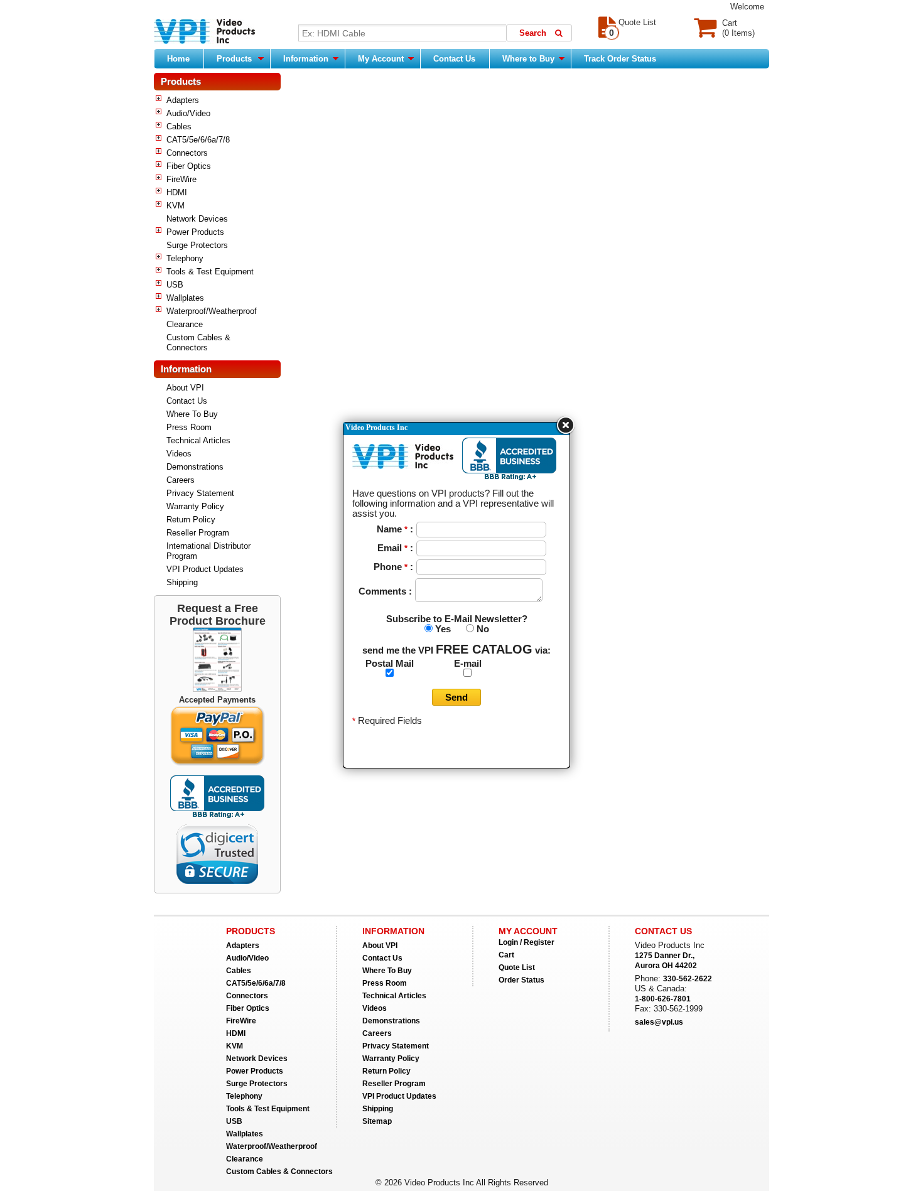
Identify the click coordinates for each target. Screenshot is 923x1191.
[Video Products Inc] (204, 32)
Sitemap (377, 1121)
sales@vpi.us (659, 1022)
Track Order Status (620, 58)
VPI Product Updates (205, 569)
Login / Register (526, 942)
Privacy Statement (200, 493)
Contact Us (454, 58)
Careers (180, 480)
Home (178, 58)
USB (174, 284)
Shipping (182, 582)
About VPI (185, 387)
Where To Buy (192, 414)
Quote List (517, 967)
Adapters (182, 100)
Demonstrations (195, 467)
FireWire (181, 179)
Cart (506, 955)
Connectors (187, 153)
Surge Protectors (197, 245)
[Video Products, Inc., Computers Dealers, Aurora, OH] (217, 796)
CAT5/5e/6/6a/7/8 (198, 139)
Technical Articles (198, 440)
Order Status (521, 980)
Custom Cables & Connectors (198, 342)
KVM (175, 205)
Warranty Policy (195, 506)
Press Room (189, 427)
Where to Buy (529, 58)
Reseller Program (197, 532)
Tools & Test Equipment (210, 271)
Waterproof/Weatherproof (211, 311)
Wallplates (185, 298)
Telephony (184, 258)
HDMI (176, 192)
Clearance (184, 324)
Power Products (195, 232)
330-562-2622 (687, 978)
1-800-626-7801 (663, 998)
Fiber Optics (188, 166)
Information (307, 58)
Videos (179, 453)
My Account (382, 58)
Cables (179, 126)
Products (234, 58)
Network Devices (197, 219)
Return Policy (190, 519)
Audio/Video (188, 113)
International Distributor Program (208, 551)
